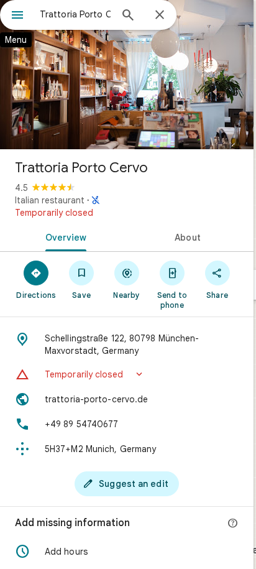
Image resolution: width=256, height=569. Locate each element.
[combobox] (75, 14)
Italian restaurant (50, 200)
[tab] (63, 236)
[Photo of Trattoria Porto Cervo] (127, 74)
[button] (127, 374)
